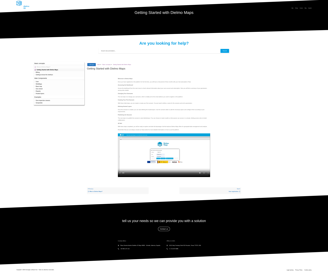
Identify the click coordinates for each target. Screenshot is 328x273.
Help (292, 8)
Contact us (164, 229)
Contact (301, 8)
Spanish (310, 8)
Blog (305, 8)
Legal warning (290, 270)
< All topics (91, 64)
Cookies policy (308, 270)
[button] (59, 63)
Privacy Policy (298, 270)
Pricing (296, 8)
